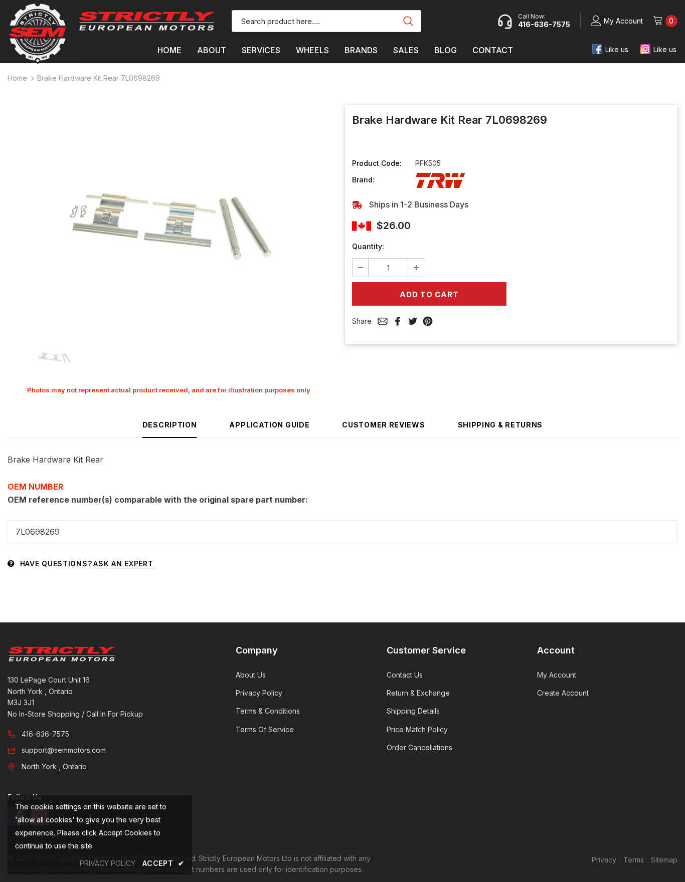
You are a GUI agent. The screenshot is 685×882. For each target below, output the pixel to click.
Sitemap (664, 859)
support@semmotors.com (64, 750)
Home (17, 78)
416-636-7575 (45, 734)
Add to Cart (429, 294)
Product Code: (377, 163)
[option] (169, 215)
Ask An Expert (123, 563)
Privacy (604, 859)
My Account (623, 21)
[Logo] (147, 21)
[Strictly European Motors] (108, 654)
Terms (633, 859)
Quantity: (368, 246)
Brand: (363, 179)
